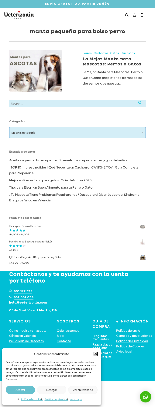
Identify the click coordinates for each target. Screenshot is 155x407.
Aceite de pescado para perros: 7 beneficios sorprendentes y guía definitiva (68, 160)
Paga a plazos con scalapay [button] (102, 354)
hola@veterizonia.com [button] (28, 302)
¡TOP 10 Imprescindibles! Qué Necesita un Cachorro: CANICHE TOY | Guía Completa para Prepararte (74, 170)
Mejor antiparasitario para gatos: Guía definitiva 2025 (50, 180)
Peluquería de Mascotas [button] (26, 341)
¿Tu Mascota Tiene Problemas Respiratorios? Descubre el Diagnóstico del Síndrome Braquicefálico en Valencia (74, 197)
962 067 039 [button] (23, 297)
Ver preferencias (83, 389)
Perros (87, 53)
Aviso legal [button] (124, 351)
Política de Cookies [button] (130, 346)
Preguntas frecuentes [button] (100, 337)
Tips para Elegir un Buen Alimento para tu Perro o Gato (51, 187)
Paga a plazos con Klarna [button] (102, 346)
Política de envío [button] (128, 330)
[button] (96, 354)
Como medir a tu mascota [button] (27, 330)
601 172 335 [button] (23, 291)
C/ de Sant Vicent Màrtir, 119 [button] (33, 310)
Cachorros (101, 53)
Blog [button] (60, 335)
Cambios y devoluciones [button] (134, 335)
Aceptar (20, 389)
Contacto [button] (64, 341)
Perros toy (128, 53)
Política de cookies (32, 399)
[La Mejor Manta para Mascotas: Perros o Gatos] (35, 71)
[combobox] (77, 132)
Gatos (114, 53)
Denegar (51, 389)
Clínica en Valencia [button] (22, 335)
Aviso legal (76, 399)
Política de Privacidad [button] (132, 341)
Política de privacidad (56, 399)
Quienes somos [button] (68, 330)
